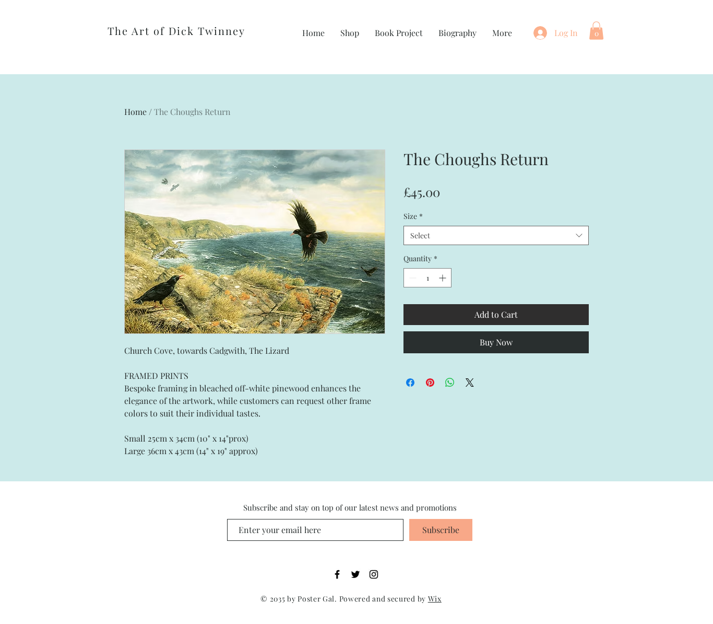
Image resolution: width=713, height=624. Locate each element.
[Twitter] (355, 574)
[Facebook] (337, 574)
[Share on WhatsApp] (450, 382)
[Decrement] (411, 278)
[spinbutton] (427, 278)
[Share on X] (470, 382)
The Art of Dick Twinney (176, 31)
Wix (435, 599)
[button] (596, 30)
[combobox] (496, 236)
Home (135, 111)
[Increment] (443, 278)
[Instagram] (373, 574)
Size (413, 216)
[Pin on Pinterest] (430, 382)
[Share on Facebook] (410, 382)
